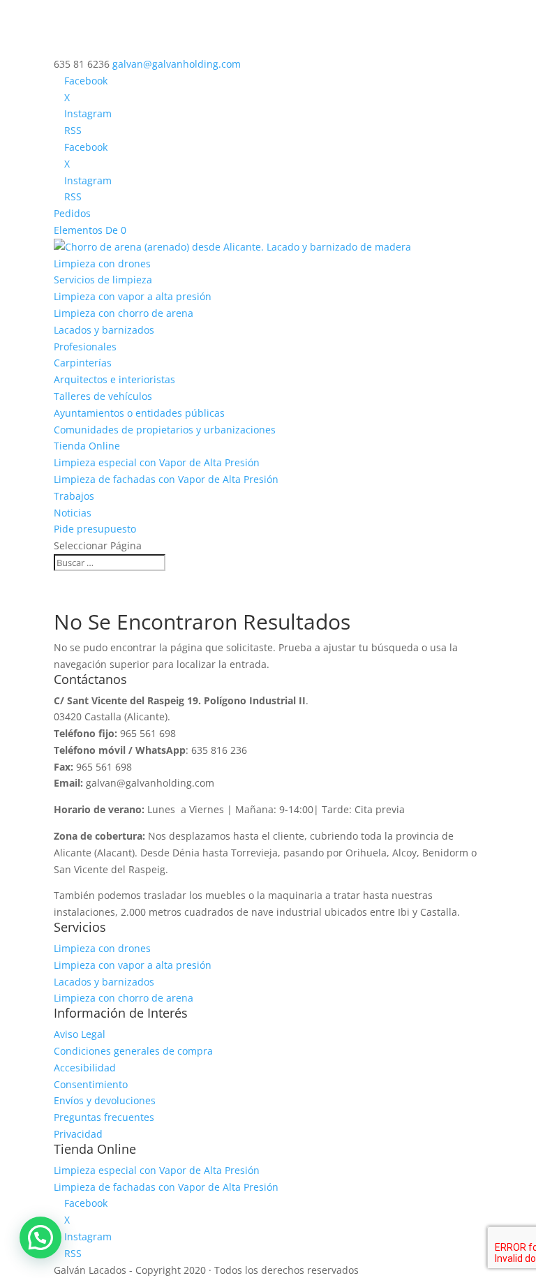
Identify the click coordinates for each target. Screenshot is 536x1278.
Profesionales (85, 346)
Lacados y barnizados (104, 329)
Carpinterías (83, 362)
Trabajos (74, 496)
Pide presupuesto (95, 528)
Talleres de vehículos (103, 396)
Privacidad (78, 1133)
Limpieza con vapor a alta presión (132, 296)
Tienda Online (87, 445)
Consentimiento (91, 1084)
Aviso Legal (79, 1034)
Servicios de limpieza (103, 279)
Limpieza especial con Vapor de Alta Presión (157, 462)
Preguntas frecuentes (104, 1117)
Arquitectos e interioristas (114, 379)
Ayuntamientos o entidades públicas (139, 412)
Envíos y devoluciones (105, 1100)
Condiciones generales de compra (133, 1050)
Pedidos (72, 213)
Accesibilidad (85, 1067)
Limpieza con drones (102, 263)
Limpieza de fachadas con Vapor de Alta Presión (166, 479)
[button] (40, 1237)
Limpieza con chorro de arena (123, 313)
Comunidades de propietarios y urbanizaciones (165, 429)
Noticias (72, 512)
